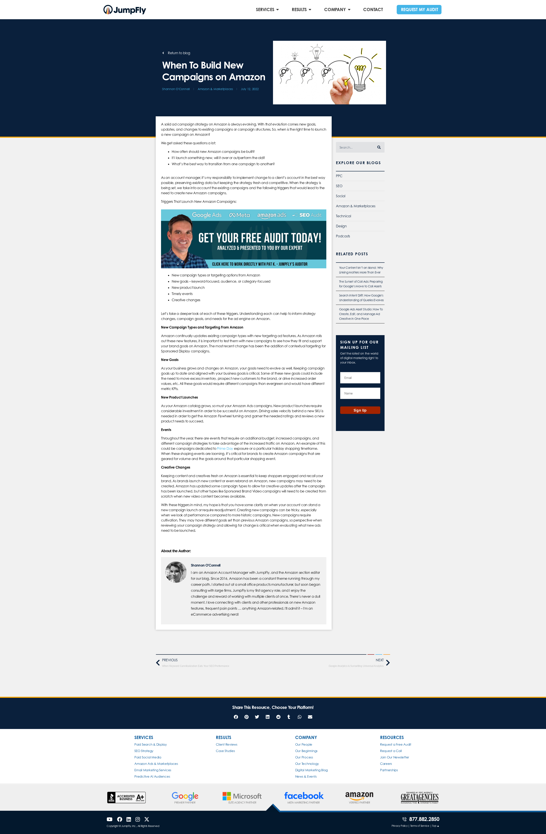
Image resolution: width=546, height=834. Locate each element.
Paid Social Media (147, 757)
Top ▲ (435, 825)
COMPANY (335, 9)
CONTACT (373, 9)
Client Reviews (226, 744)
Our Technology (307, 764)
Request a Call (391, 751)
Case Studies (225, 751)
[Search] (379, 147)
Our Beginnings (306, 751)
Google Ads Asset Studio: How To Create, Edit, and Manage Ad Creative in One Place (361, 313)
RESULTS (299, 9)
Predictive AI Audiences (152, 776)
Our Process (304, 757)
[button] (236, 717)
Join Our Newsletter (394, 757)
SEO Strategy (143, 751)
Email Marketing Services (152, 770)
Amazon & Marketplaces (215, 89)
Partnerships (389, 770)
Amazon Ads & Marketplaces (156, 764)
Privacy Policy (400, 825)
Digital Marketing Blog (311, 770)
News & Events (306, 776)
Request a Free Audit (395, 744)
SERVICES (265, 9)
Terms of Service (419, 825)
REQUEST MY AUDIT (419, 9)
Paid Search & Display (150, 744)
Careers (386, 764)
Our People (303, 744)
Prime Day (225, 448)
